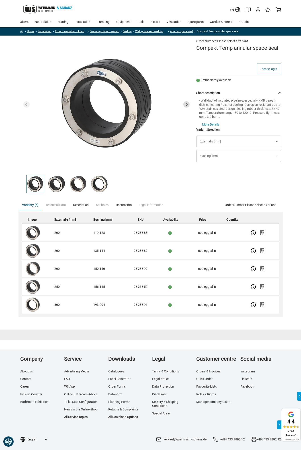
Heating (62, 22)
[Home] (21, 32)
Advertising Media (76, 371)
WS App (69, 386)
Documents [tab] (124, 205)
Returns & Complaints (123, 409)
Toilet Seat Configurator (80, 402)
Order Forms (117, 386)
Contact (25, 379)
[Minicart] (278, 10)
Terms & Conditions (165, 371)
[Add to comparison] (262, 232)
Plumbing (103, 22)
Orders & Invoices (208, 371)
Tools (140, 22)
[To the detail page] (253, 232)
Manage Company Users (213, 402)
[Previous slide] (26, 104)
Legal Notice (160, 379)
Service (73, 359)
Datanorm (115, 394)
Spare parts (196, 22)
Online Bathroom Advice (80, 394)
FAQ (67, 379)
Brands (244, 22)
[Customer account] (258, 10)
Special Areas (161, 413)
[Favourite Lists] (267, 12)
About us (26, 371)
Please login (269, 69)
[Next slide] (186, 104)
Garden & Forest (221, 22)
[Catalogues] (248, 11)
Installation (82, 22)
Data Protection (163, 386)
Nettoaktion (43, 22)
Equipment (123, 22)
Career (24, 386)
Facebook (247, 386)
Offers (24, 22)
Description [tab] (81, 205)
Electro (155, 22)
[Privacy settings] (8, 441)
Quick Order (204, 379)
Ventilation (173, 22)
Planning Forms (119, 402)
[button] (35, 184)
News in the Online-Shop (81, 409)
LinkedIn (246, 379)
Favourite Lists (206, 386)
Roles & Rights (206, 394)
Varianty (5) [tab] (30, 205)
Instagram (247, 371)
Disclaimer (159, 394)
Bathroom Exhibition (34, 402)
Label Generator (119, 379)
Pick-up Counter (31, 394)
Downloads (121, 359)
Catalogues (116, 371)
